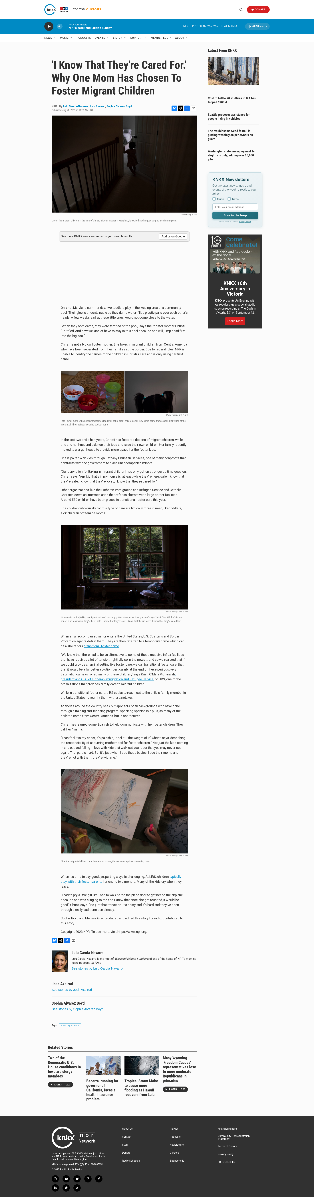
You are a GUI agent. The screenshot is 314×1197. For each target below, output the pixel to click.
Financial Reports (227, 1128)
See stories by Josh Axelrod (72, 990)
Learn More (235, 321)
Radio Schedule (131, 1160)
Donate (260, 9)
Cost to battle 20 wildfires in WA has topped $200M (232, 100)
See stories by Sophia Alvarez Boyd (77, 1009)
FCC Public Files (227, 1162)
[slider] (65, 26)
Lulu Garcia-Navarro (75, 106)
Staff (125, 1144)
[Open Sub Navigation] (54, 37)
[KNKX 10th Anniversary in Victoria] (235, 255)
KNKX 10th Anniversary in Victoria (235, 288)
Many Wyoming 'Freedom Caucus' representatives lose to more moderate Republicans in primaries (179, 1069)
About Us (127, 1128)
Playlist (174, 1128)
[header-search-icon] (241, 9)
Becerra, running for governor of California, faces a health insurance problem (102, 1090)
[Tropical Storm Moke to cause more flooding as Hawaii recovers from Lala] (141, 1065)
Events (100, 37)
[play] (49, 26)
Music (64, 37)
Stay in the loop (235, 215)
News (48, 37)
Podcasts (84, 37)
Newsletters (177, 1144)
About (179, 37)
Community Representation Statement (234, 1137)
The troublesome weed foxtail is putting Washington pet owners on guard (230, 135)
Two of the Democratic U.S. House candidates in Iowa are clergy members (64, 1067)
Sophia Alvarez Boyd (119, 106)
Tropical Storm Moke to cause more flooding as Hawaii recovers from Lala (141, 1088)
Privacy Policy (245, 221)
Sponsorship (177, 1160)
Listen (117, 37)
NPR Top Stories (70, 1025)
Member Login (161, 37)
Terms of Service (227, 1146)
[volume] (60, 26)
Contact (126, 1136)
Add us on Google (173, 236)
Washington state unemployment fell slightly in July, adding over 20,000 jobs (232, 155)
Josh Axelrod (97, 106)
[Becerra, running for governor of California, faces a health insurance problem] (103, 1065)
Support (136, 37)
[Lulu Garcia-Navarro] (60, 961)
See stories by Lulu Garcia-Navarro (97, 968)
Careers (174, 1152)
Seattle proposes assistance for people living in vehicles (229, 116)
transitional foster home (101, 646)
